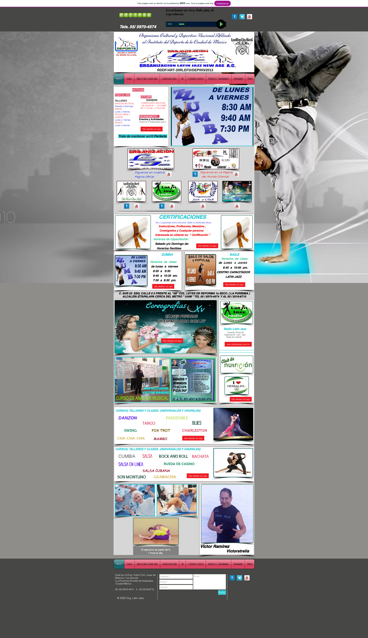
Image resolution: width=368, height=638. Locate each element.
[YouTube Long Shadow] (249, 16)
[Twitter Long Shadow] (242, 16)
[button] (142, 380)
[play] (248, 141)
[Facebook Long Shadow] (234, 16)
